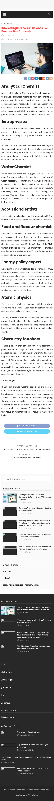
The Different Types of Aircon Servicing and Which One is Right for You (26, 758)
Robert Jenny (9, 36)
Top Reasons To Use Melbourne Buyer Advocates (32, 745)
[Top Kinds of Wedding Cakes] (8, 735)
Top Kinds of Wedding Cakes (28, 732)
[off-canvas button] (4, 14)
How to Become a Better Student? (27, 457)
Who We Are (33, 795)
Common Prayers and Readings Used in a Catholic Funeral (35, 509)
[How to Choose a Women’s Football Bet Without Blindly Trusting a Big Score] (10, 550)
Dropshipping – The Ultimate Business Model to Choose (27, 449)
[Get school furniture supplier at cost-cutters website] (8, 771)
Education (7, 23)
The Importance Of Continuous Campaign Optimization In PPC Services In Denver (35, 496)
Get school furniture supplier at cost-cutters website (32, 769)
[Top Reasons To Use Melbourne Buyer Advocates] (8, 748)
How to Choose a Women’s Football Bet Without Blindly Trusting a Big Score (35, 548)
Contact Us (20, 795)
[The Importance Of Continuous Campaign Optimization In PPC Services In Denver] (10, 498)
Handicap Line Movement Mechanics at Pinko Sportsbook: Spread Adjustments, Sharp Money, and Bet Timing (34, 523)
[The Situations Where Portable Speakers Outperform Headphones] (10, 537)
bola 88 (6, 578)
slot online (6, 672)
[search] (49, 14)
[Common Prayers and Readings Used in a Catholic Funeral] (10, 511)
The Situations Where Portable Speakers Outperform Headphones (35, 535)
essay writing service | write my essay (21, 585)
